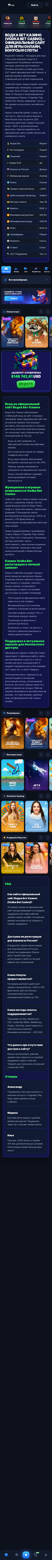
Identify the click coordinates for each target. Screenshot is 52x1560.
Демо (13, 344)
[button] (41, 312)
